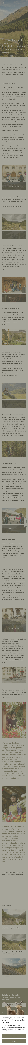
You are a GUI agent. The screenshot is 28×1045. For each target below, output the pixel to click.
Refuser (14, 1041)
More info (4, 1031)
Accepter (14, 1036)
